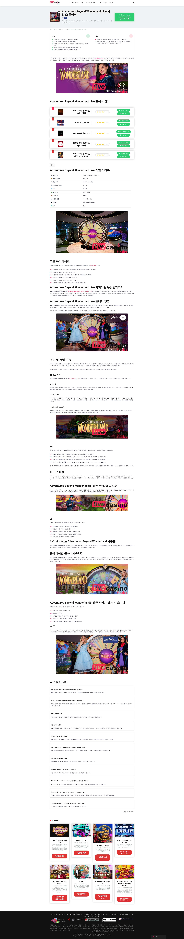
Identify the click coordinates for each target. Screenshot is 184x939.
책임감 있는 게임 (129, 914)
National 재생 (124, 153)
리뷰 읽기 (124, 113)
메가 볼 (81, 882)
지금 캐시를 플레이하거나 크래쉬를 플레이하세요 (59, 898)
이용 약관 (86, 916)
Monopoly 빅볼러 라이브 (102, 882)
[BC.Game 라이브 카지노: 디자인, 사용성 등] (60, 136)
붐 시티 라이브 (81, 840)
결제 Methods (76, 914)
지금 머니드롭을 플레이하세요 (124, 852)
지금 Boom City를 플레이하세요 (81, 852)
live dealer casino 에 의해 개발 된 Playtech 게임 (80, 291)
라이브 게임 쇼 (62, 29)
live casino (93, 265)
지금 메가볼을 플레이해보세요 (81, 894)
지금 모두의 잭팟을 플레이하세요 (59, 856)
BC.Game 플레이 (124, 131)
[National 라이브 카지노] (60, 157)
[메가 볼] (81, 878)
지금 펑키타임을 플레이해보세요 (124, 899)
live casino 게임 (99, 58)
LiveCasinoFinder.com (54, 29)
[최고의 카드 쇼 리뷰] (102, 842)
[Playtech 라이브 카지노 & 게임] (65, 18)
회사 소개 (94, 914)
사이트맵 (100, 914)
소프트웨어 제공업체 (86, 914)
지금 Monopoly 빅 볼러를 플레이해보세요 (102, 897)
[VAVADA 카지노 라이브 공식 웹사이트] (60, 125)
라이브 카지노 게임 (63, 914)
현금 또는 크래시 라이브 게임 (59, 882)
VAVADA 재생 (124, 121)
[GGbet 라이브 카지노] (60, 114)
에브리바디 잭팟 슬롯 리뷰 (60, 841)
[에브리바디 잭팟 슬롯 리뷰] (59, 837)
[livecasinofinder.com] (55, 2)
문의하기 (97, 916)
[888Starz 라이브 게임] (60, 146)
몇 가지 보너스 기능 (74, 378)
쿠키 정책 (121, 914)
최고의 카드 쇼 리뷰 (102, 846)
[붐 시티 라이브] (81, 837)
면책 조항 (115, 914)
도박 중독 (92, 916)
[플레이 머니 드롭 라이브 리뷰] (124, 837)
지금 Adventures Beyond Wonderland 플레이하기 (124, 17)
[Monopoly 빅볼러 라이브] (102, 878)
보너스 (71, 914)
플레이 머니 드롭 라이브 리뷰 (124, 841)
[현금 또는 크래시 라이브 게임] (59, 878)
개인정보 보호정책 (108, 914)
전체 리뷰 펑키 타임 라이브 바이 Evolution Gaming (124, 883)
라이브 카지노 (54, 914)
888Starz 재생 (124, 142)
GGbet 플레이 (124, 110)
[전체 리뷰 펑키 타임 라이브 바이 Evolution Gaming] (124, 878)
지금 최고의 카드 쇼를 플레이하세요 (102, 857)
